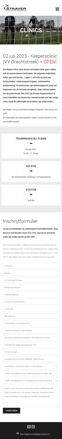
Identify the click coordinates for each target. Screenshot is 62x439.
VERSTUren (11, 410)
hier (51, 248)
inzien (56, 248)
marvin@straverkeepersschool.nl (35, 434)
